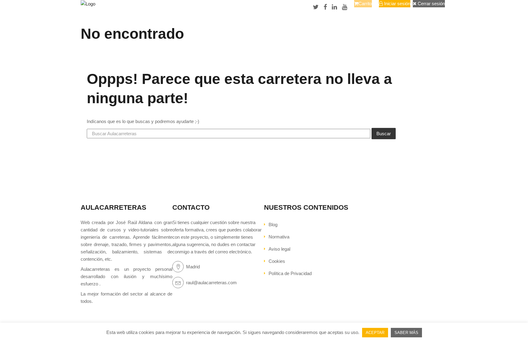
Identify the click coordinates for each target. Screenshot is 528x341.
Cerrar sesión (430, 3)
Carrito (365, 3)
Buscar (383, 133)
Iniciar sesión (396, 3)
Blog (273, 224)
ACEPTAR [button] (375, 332)
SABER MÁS (406, 332)
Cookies (277, 261)
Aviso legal (279, 249)
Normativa (279, 236)
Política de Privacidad (290, 273)
